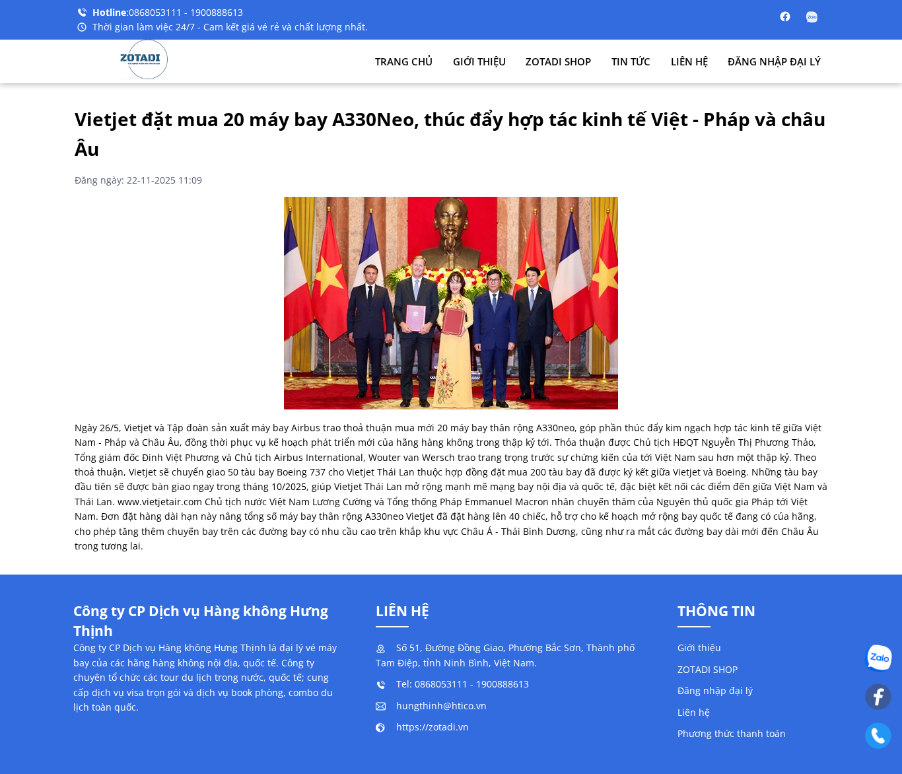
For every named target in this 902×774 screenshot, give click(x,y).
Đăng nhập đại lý (774, 61)
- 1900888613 (213, 12)
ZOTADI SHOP (558, 61)
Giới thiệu (479, 61)
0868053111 (156, 12)
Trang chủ (404, 61)
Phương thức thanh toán (731, 733)
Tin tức (630, 61)
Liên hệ (689, 61)
